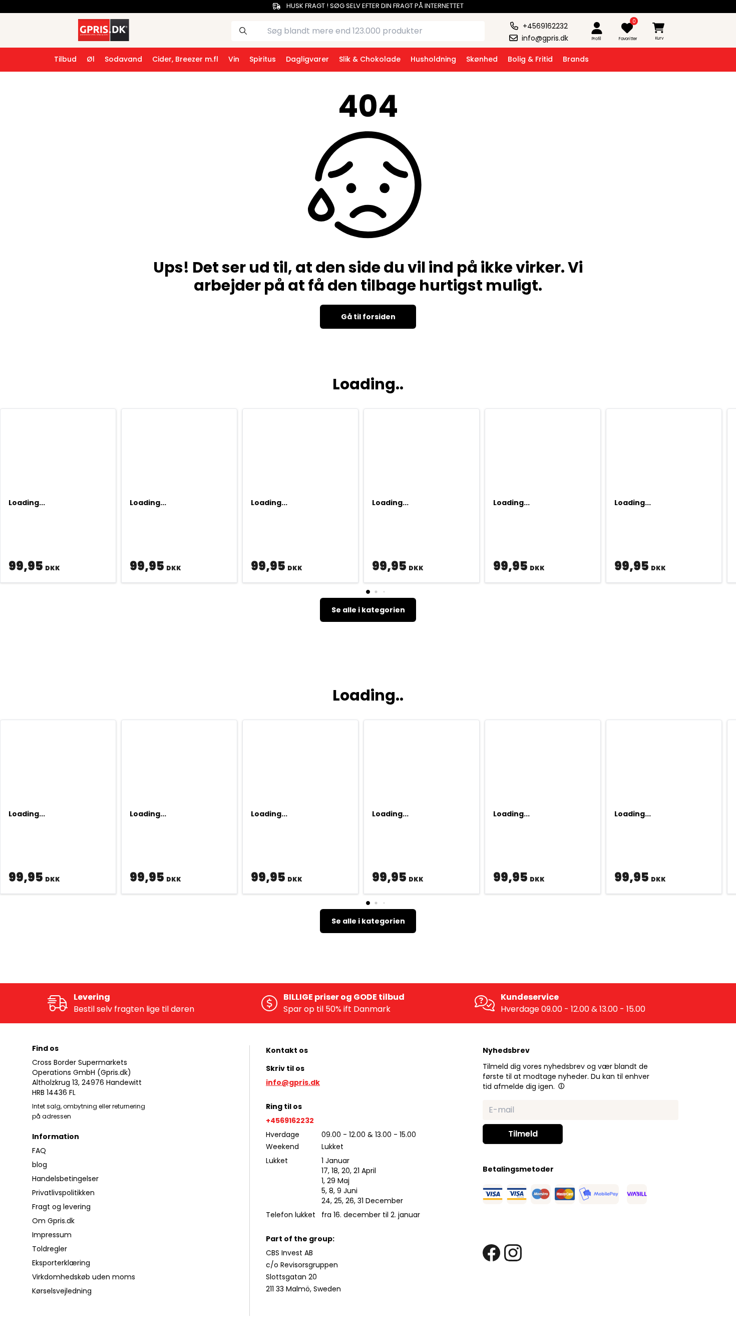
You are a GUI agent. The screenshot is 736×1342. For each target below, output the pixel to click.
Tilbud (65, 59)
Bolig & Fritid (530, 59)
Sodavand (123, 59)
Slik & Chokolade (370, 59)
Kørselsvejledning (62, 1291)
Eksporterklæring (61, 1263)
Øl (91, 59)
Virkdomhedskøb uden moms (83, 1277)
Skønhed (482, 59)
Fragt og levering (61, 1207)
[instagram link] (513, 1253)
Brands (576, 59)
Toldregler (49, 1249)
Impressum (52, 1235)
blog (39, 1165)
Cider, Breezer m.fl (185, 59)
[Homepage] (95, 29)
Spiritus (262, 59)
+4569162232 (290, 1120)
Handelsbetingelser (65, 1179)
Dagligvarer (307, 59)
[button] (561, 1085)
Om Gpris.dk (53, 1221)
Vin (233, 59)
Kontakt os (287, 1050)
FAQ (39, 1151)
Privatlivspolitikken (63, 1193)
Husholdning (433, 59)
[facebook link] (491, 1253)
